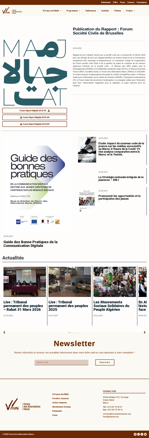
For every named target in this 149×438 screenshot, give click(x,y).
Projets (129, 11)
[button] (4, 332)
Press (122, 2)
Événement (106, 2)
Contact (130, 2)
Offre (115, 2)
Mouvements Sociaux (61, 407)
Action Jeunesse (59, 403)
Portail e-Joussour (60, 398)
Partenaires (142, 2)
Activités (105, 11)
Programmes (72, 11)
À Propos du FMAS (51, 11)
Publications (90, 11)
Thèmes (117, 11)
